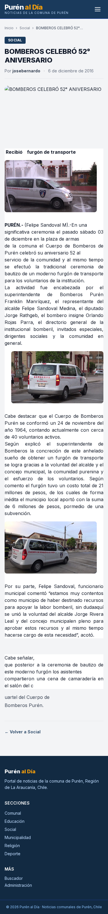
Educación (14, 821)
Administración (18, 885)
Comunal (13, 813)
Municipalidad (18, 837)
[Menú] (97, 9)
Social (25, 28)
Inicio (9, 28)
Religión (12, 845)
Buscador (14, 878)
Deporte (12, 853)
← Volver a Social (23, 731)
